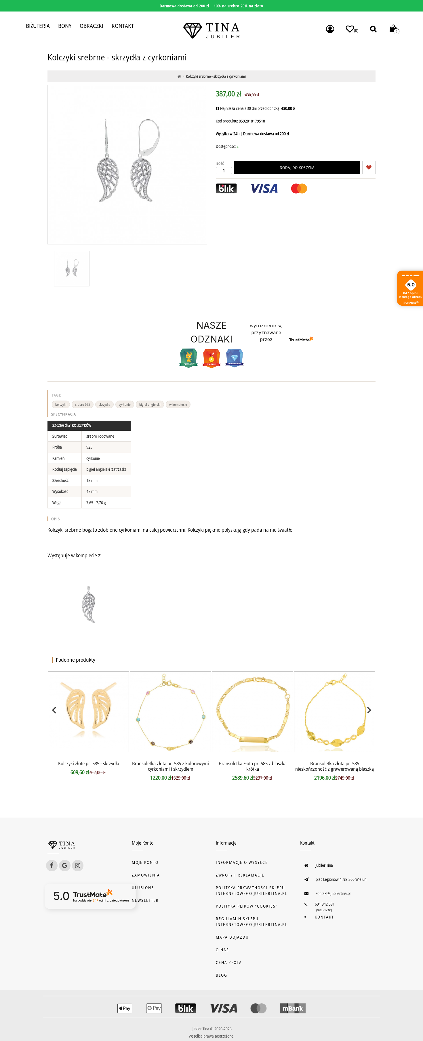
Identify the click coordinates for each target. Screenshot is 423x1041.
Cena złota (229, 962)
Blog (221, 975)
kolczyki (60, 404)
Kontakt (324, 917)
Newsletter (145, 900)
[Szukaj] (373, 28)
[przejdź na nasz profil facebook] (52, 865)
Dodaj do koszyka (297, 167)
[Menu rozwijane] (330, 29)
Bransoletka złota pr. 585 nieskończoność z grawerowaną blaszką (334, 766)
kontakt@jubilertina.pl (333, 893)
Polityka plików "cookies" (247, 906)
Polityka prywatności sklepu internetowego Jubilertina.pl (251, 890)
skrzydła (104, 404)
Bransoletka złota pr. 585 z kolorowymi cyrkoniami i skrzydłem (170, 766)
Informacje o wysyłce (242, 862)
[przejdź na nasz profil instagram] (77, 865)
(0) (356, 30)
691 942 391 (325, 904)
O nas (222, 949)
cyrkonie (125, 404)
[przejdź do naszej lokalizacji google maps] (64, 865)
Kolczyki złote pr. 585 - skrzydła (88, 763)
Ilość (220, 163)
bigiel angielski (150, 404)
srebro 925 (82, 404)
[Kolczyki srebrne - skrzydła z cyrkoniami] (71, 268)
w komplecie (178, 404)
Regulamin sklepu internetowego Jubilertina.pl (251, 921)
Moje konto (145, 862)
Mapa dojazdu (232, 937)
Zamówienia (146, 875)
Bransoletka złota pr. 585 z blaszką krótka (253, 766)
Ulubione (143, 887)
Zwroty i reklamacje (240, 875)
